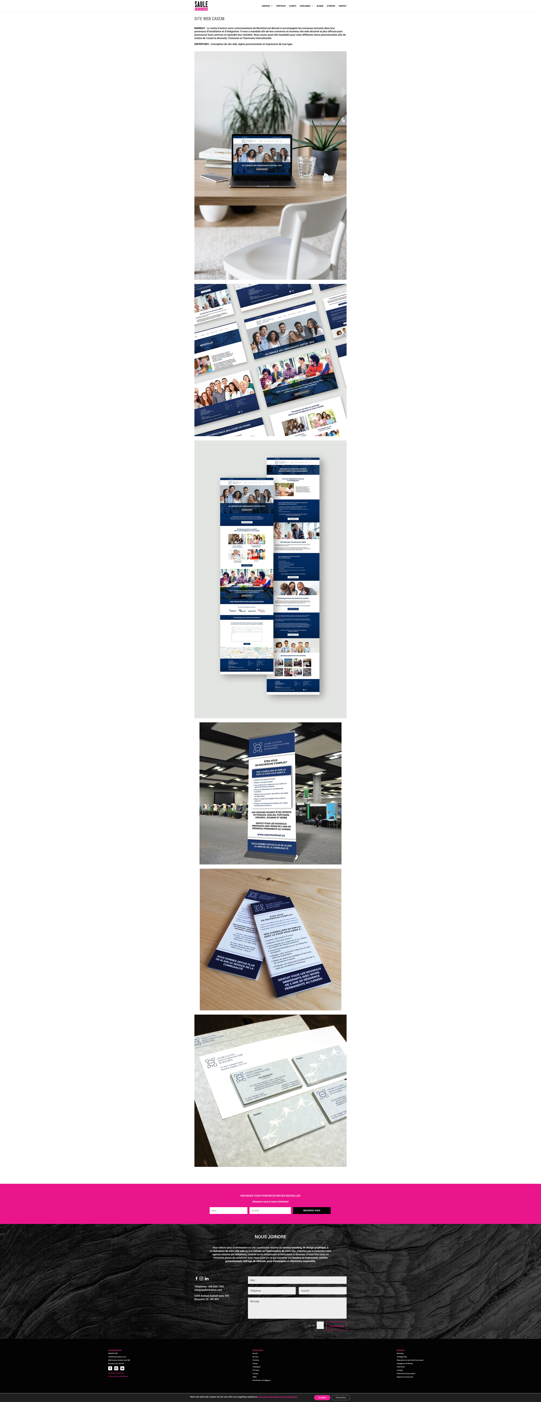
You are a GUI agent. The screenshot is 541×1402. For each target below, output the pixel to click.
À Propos (255, 1370)
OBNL (254, 1377)
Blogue (320, 6)
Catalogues (305, 6)
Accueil (255, 1353)
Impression (401, 1367)
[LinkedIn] (207, 1279)
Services (266, 6)
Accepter (322, 1397)
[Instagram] (201, 1279)
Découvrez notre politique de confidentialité (277, 1397)
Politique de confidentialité (118, 1376)
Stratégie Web (402, 1357)
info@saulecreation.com (208, 1289)
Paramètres (341, 1397)
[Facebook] (196, 1279)
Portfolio (281, 6)
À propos (331, 6)
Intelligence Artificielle (405, 1363)
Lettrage (400, 1370)
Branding (400, 1353)
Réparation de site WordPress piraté (410, 1360)
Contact (343, 6)
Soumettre (336, 1326)
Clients (292, 6)
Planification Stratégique (261, 1380)
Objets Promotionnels (405, 1377)
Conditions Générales (116, 1373)
